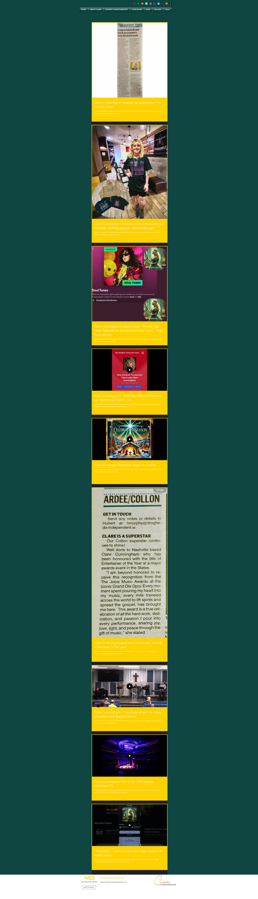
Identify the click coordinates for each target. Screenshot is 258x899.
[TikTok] (171, 4)
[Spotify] (138, 4)
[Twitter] (159, 4)
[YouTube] (142, 4)
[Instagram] (154, 4)
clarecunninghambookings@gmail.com (113, 882)
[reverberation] (163, 4)
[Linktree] (146, 4)
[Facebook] (150, 4)
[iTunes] (134, 4)
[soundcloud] (167, 4)
